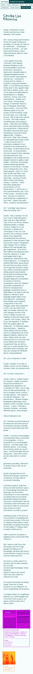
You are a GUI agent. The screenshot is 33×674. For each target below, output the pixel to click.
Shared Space (26, 7)
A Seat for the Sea (17, 2)
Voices (9, 5)
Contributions (5, 7)
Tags (26, 5)
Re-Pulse (4, 2)
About (30, 5)
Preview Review (15, 7)
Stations (3, 5)
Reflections (15, 5)
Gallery (22, 5)
